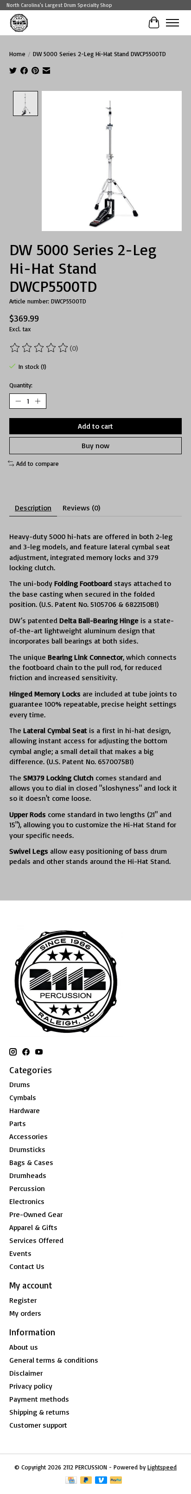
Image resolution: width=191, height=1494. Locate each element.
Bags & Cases (31, 1162)
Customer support (38, 1425)
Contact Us (27, 1266)
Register (23, 1300)
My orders (25, 1313)
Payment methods (39, 1399)
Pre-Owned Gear (36, 1214)
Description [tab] (33, 507)
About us (23, 1347)
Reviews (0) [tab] (81, 507)
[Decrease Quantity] (18, 401)
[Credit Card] (71, 1480)
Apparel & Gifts (33, 1227)
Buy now (95, 445)
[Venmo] (101, 1480)
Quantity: (20, 385)
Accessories (28, 1136)
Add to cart (95, 426)
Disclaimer (26, 1373)
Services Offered (36, 1240)
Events (20, 1253)
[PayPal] (116, 1480)
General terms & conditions (53, 1360)
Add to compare (37, 463)
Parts (17, 1123)
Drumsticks (27, 1149)
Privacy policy (30, 1386)
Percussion (27, 1188)
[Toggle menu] (172, 22)
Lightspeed (162, 1467)
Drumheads (27, 1175)
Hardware (24, 1110)
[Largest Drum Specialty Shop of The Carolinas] (19, 22)
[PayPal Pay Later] (86, 1480)
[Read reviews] (39, 348)
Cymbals (22, 1097)
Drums (19, 1084)
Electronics (27, 1201)
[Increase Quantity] (38, 401)
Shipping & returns (39, 1412)
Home (17, 54)
